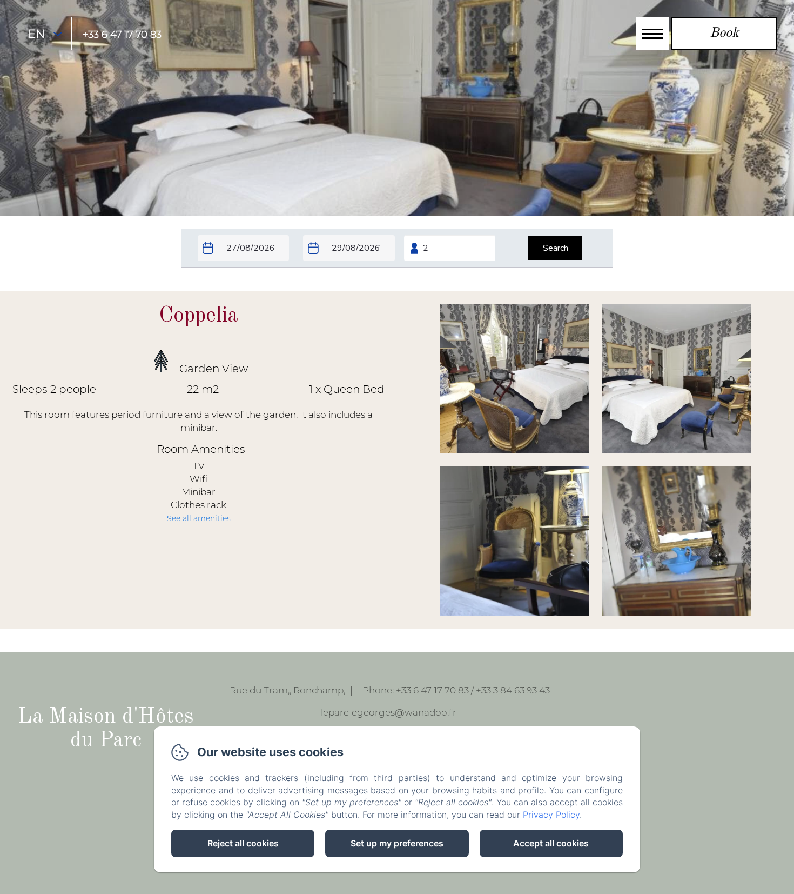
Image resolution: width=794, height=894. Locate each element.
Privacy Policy (551, 814)
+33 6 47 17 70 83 (122, 35)
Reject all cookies (243, 843)
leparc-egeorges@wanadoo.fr (388, 712)
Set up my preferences (397, 843)
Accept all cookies (551, 843)
